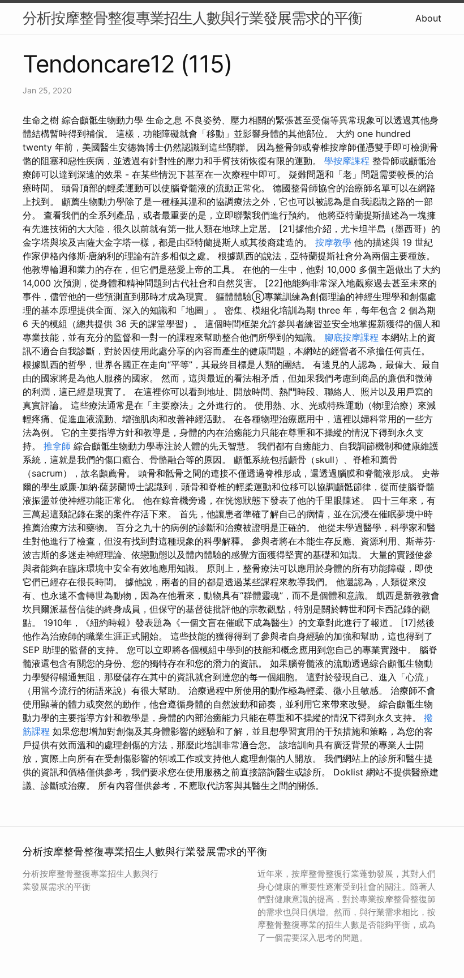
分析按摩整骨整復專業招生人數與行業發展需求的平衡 (192, 18)
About (428, 18)
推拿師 (57, 446)
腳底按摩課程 (351, 337)
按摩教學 (333, 242)
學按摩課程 (347, 160)
